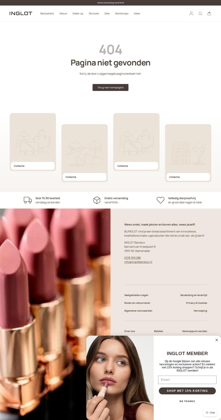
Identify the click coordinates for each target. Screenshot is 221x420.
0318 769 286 (132, 258)
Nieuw (63, 13)
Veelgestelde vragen (136, 295)
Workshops (121, 13)
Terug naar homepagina (110, 87)
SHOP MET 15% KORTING (187, 390)
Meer (137, 13)
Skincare (94, 13)
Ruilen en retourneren (137, 302)
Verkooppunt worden (194, 331)
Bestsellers (47, 13)
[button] (209, 13)
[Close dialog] (216, 340)
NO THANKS (187, 401)
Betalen (158, 331)
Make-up (78, 13)
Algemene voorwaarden (138, 310)
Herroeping (200, 310)
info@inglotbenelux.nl (138, 262)
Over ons (129, 331)
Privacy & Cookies (196, 302)
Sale (107, 13)
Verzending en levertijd (193, 295)
